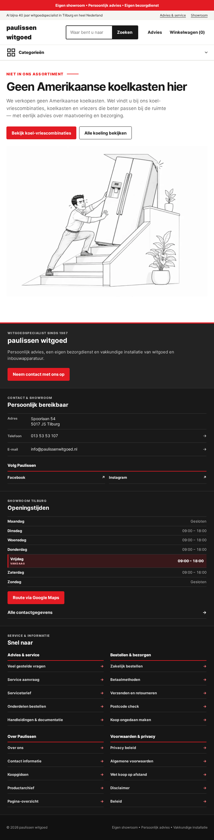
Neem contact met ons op (38, 374)
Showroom (199, 15)
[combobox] (89, 32)
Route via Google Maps (36, 597)
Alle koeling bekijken (105, 133)
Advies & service (173, 15)
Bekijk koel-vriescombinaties (41, 133)
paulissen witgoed (21, 32)
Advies (155, 32)
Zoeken (124, 32)
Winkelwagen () (187, 32)
